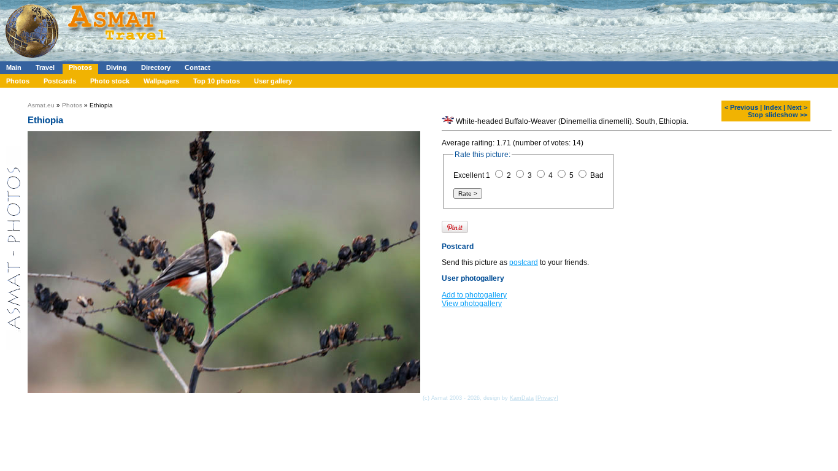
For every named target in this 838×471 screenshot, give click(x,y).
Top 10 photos (216, 81)
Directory (156, 67)
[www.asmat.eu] (87, 59)
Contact (197, 67)
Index (773, 107)
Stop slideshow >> (777, 114)
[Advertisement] (367, 27)
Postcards (60, 81)
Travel (45, 67)
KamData (522, 398)
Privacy (546, 398)
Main (13, 67)
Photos (80, 67)
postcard (523, 276)
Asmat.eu (41, 105)
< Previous (741, 107)
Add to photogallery (474, 309)
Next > (797, 107)
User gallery (273, 81)
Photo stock (109, 81)
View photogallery (472, 317)
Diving (116, 67)
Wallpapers (161, 81)
